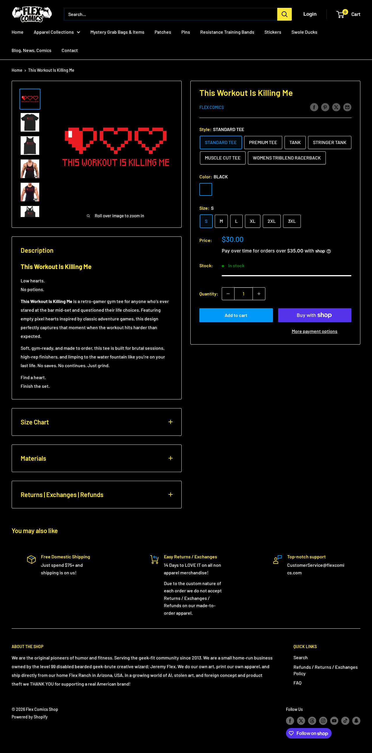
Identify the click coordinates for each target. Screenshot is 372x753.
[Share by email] (347, 106)
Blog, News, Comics (31, 50)
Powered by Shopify (30, 716)
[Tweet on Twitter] (336, 106)
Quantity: (208, 293)
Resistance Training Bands (227, 32)
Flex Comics (211, 107)
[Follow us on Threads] (312, 720)
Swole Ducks (304, 32)
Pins (185, 32)
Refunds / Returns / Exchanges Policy (326, 670)
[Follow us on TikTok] (345, 720)
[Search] (284, 14)
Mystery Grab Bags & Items (117, 32)
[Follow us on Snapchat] (356, 720)
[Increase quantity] (259, 294)
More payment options (314, 331)
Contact (70, 50)
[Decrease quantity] (228, 294)
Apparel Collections (54, 32)
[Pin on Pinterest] (325, 106)
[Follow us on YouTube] (334, 720)
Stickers (272, 32)
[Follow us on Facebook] (290, 720)
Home (18, 32)
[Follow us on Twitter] (301, 720)
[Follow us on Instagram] (323, 720)
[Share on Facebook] (314, 106)
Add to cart (236, 315)
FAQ (297, 682)
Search (301, 657)
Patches (163, 32)
